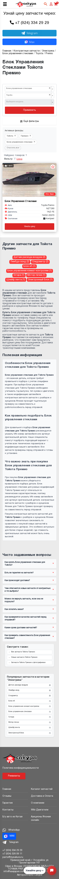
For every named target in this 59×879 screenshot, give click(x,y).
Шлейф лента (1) (15, 280)
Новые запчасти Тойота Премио (24, 657)
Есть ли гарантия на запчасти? (19, 573)
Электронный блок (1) (40, 280)
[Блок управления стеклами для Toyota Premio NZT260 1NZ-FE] (29, 180)
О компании (37, 803)
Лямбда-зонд (29, 690)
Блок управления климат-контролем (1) (29, 271)
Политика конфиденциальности (20, 768)
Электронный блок (29, 733)
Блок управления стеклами (29, 712)
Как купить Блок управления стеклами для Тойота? (25, 563)
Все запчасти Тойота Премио (23, 652)
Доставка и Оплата (42, 796)
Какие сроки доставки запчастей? (21, 628)
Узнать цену (29, 226)
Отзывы (6, 796)
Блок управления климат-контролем (29, 706)
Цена (19, 159)
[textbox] (28, 101)
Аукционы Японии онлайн (41, 818)
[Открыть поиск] (45, 4)
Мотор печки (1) (36, 275)
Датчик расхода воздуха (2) (29, 257)
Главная (6, 789)
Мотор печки (29, 722)
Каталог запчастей (41, 789)
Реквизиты (14, 776)
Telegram (32, 33)
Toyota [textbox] (28, 95)
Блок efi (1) (29, 266)
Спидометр (29, 696)
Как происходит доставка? (17, 580)
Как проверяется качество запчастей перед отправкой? (25, 618)
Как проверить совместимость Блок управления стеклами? (27, 636)
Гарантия (7, 803)
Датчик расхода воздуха (29, 685)
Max (31, 42)
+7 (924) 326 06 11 (12, 854)
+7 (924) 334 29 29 (32, 23)
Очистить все (13, 148)
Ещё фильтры (31, 121)
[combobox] (29, 89)
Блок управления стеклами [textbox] (28, 88)
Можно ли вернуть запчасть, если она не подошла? (24, 600)
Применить (29, 110)
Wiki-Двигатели (39, 810)
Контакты (7, 810)
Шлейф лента (29, 727)
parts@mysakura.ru (12, 857)
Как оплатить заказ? (14, 609)
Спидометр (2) (40, 262)
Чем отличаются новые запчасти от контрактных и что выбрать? (27, 589)
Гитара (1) (19, 275)
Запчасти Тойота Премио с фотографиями (28, 662)
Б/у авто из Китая (12, 817)
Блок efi (29, 701)
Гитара (29, 717)
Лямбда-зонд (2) (19, 262)
